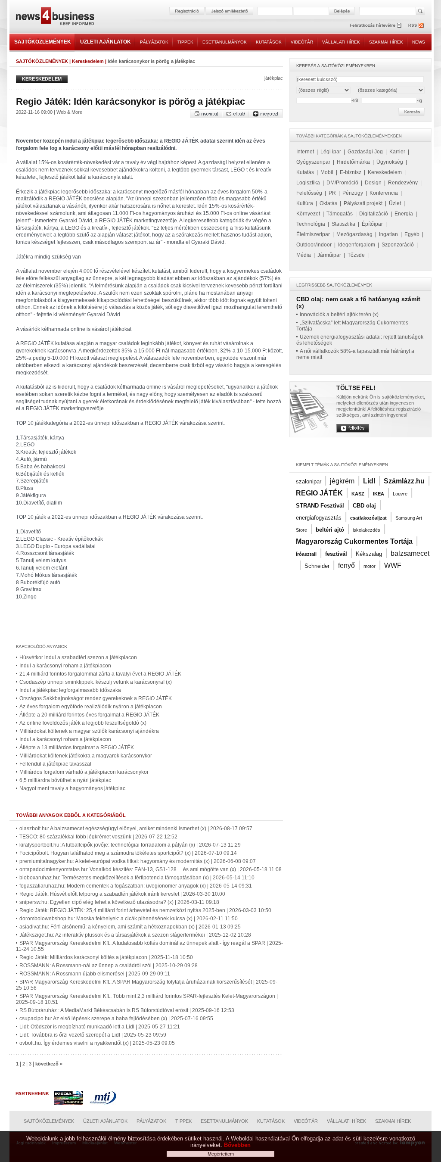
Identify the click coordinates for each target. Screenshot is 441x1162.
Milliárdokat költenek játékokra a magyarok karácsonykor (85, 756)
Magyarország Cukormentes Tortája (354, 541)
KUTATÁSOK (269, 42)
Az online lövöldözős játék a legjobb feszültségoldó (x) (82, 723)
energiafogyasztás (319, 517)
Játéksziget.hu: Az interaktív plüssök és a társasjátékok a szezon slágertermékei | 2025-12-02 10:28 (135, 935)
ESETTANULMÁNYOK (224, 42)
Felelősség (309, 193)
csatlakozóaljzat (368, 517)
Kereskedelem (88, 61)
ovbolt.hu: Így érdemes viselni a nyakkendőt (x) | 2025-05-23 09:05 (97, 1043)
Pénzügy (352, 193)
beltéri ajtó (330, 529)
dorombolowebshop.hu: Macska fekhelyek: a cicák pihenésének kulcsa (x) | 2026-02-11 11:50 (128, 919)
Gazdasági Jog (365, 152)
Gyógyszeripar (313, 162)
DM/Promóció (342, 183)
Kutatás (305, 172)
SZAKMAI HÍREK (386, 42)
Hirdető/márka (353, 162)
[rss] (416, 25)
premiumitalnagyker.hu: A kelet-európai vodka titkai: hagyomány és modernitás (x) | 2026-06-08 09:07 (137, 861)
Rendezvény (403, 183)
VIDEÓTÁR (302, 42)
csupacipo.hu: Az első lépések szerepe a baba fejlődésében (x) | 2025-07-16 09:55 (116, 1019)
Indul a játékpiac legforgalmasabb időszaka (70, 690)
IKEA (378, 493)
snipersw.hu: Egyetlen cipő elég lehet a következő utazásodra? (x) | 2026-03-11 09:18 (119, 902)
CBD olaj (364, 505)
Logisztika (308, 183)
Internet (305, 152)
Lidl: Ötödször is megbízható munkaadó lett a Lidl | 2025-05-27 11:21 (99, 1027)
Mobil (326, 172)
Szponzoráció (398, 245)
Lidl (369, 481)
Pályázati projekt (363, 203)
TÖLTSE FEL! (356, 387)
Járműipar (329, 255)
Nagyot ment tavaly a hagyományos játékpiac (72, 788)
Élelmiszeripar (313, 234)
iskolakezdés (366, 530)
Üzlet (395, 203)
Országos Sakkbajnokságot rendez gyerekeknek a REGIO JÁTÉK (95, 698)
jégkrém (342, 481)
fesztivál (336, 554)
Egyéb (411, 234)
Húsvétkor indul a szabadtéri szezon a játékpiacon (78, 657)
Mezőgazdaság (354, 234)
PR (332, 193)
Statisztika (343, 224)
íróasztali (306, 554)
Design (373, 183)
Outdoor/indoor (314, 245)
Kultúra (304, 203)
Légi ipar (330, 152)
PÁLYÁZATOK (154, 42)
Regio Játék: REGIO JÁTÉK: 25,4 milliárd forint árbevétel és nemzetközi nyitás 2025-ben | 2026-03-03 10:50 (145, 910)
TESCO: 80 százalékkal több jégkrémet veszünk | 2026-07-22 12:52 (98, 837)
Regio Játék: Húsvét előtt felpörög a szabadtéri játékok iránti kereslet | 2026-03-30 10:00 (122, 894)
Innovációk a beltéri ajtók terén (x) (339, 315)
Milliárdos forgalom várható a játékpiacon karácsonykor (84, 772)
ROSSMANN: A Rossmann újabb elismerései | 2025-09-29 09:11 (94, 974)
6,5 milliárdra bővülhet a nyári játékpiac (65, 780)
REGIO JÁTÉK (319, 493)
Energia (403, 214)
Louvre (400, 493)
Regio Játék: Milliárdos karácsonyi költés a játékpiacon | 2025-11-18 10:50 (106, 957)
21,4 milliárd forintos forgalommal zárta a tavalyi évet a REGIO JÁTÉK (100, 674)
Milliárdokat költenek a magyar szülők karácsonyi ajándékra (89, 731)
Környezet (308, 214)
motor (369, 566)
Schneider (316, 566)
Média (303, 255)
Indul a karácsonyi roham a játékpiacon (65, 666)
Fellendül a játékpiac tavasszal (55, 764)
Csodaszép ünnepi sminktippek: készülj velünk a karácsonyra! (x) (95, 682)
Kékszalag (369, 554)
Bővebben (237, 1145)
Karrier (397, 152)
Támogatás (339, 214)
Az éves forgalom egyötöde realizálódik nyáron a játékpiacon (90, 707)
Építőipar (372, 224)
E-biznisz (350, 172)
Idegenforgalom (356, 245)
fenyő (346, 565)
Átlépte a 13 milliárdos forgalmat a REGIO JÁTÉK (76, 748)
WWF (392, 565)
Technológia (310, 224)
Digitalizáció (373, 214)
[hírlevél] (375, 25)
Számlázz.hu (404, 481)
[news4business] (55, 17)
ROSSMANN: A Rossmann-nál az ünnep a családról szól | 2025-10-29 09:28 (108, 966)
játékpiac (273, 78)
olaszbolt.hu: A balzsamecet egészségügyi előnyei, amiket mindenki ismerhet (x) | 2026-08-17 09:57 (135, 829)
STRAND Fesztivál (320, 505)
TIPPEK (185, 42)
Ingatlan (388, 234)
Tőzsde (356, 255)
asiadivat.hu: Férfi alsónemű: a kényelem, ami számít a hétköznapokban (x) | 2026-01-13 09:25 (130, 927)
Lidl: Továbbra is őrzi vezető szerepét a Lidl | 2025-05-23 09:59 (92, 1035)
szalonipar (308, 481)
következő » (48, 1063)
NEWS (418, 42)
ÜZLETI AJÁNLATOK (105, 42)
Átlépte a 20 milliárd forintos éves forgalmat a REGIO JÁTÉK (89, 715)
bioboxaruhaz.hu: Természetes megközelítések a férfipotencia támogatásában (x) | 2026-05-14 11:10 (137, 878)
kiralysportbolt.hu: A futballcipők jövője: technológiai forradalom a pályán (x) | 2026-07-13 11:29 (130, 845)
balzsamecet (410, 553)
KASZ (357, 493)
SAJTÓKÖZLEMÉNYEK (42, 42)
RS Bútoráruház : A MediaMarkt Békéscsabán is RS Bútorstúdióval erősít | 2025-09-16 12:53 (126, 1010)
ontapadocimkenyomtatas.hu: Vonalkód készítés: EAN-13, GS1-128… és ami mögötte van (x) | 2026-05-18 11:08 (150, 869)
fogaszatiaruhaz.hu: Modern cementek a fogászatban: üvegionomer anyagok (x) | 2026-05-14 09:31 (135, 886)
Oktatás (328, 203)
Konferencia (384, 193)
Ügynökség (389, 162)
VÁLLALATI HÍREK (341, 42)
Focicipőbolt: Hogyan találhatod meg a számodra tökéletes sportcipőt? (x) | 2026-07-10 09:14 (128, 853)
